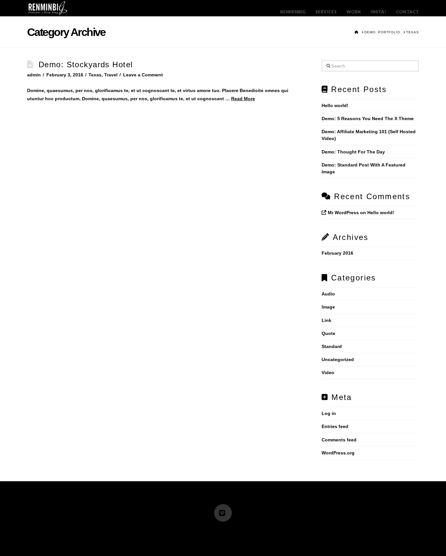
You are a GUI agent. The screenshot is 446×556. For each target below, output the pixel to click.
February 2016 (337, 253)
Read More (243, 98)
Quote (328, 333)
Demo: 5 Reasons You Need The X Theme (368, 118)
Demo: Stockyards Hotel (86, 64)
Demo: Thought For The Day (353, 151)
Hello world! (335, 105)
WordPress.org (338, 452)
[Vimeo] (223, 513)
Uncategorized (338, 359)
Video (328, 372)
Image (328, 307)
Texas (95, 74)
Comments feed (339, 439)
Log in (329, 413)
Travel (111, 74)
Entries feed (335, 426)
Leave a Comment (143, 74)
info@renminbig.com (188, 530)
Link (326, 320)
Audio (328, 293)
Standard (332, 346)
